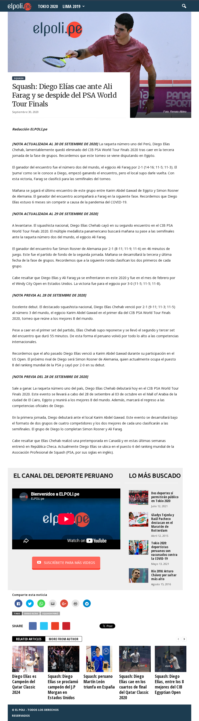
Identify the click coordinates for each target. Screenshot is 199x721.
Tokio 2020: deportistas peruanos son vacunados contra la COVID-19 (164, 551)
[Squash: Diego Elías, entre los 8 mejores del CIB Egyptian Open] (170, 659)
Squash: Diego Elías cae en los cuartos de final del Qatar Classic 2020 (134, 686)
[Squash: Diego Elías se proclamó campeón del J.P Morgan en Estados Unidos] (63, 659)
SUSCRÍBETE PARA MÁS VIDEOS (69, 562)
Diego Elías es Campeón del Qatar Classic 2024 (24, 684)
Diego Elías (31, 613)
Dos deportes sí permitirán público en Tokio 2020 (164, 497)
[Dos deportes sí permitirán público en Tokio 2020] (138, 497)
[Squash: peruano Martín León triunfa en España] (99, 659)
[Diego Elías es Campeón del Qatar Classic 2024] (28, 659)
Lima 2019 (71, 6)
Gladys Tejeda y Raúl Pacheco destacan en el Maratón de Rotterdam (162, 523)
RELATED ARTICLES (28, 639)
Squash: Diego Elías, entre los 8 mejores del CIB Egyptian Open (169, 684)
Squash (19, 78)
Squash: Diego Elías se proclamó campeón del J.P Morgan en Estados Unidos (63, 686)
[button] (184, 6)
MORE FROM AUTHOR (63, 639)
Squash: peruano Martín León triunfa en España (99, 681)
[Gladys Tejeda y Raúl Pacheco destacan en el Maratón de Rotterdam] (138, 519)
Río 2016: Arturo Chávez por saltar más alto (163, 575)
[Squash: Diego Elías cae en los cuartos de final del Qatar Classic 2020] (135, 659)
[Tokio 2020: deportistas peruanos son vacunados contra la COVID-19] (138, 547)
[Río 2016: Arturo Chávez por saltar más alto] (138, 575)
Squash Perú (50, 613)
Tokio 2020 (48, 6)
